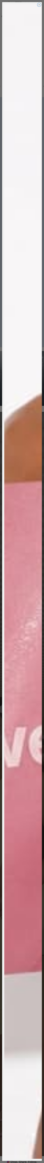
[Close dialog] (39, 5)
